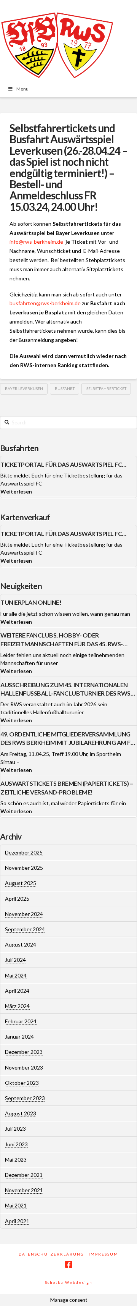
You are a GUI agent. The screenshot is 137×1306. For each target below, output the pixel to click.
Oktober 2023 (22, 1082)
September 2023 (25, 1098)
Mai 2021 (16, 1205)
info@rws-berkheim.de (36, 241)
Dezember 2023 (24, 1052)
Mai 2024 (16, 975)
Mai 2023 (16, 1159)
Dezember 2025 (24, 852)
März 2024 (17, 1006)
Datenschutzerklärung (51, 1254)
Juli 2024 (15, 959)
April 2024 (17, 990)
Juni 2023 (16, 1144)
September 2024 (25, 929)
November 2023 (24, 1067)
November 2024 (24, 914)
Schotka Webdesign (68, 1282)
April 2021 (17, 1221)
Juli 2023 (15, 1128)
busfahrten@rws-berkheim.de (45, 303)
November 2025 (24, 867)
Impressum (103, 1254)
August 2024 (20, 944)
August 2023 (20, 1113)
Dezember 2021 (24, 1175)
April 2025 (17, 898)
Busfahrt (65, 388)
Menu (22, 89)
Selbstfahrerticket (106, 388)
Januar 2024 (19, 1036)
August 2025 (20, 883)
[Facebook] (68, 1265)
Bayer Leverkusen (24, 388)
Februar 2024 (21, 1021)
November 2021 (24, 1190)
